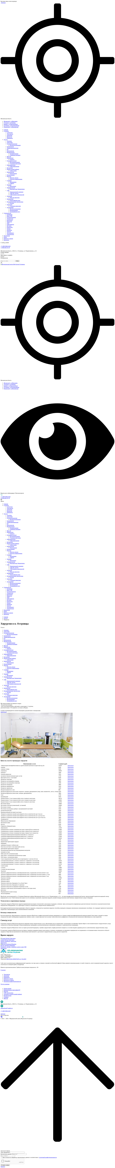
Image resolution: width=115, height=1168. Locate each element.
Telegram (3, 2)
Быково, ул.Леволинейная (11, 124)
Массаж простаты (14, 197)
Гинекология (10, 146)
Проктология (10, 172)
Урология (9, 196)
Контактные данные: (6, 1154)
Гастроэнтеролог (11, 217)
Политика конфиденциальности (12, 981)
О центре (6, 131)
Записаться (3, 712)
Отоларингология (11, 160)
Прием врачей (7, 988)
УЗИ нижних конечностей (17, 194)
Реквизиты (10, 138)
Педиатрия (10, 168)
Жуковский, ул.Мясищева (10, 121)
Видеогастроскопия (15, 145)
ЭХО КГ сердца (14, 193)
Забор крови (13, 170)
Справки (9, 180)
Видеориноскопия (15, 162)
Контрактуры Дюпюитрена (17, 189)
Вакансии (9, 136)
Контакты (6, 240)
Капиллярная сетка (15, 200)
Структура (10, 132)
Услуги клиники (5, 984)
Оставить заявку (5, 1165)
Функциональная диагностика (15, 201)
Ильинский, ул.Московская (11, 127)
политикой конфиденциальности (48, 1157)
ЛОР (8, 223)
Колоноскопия (14, 210)
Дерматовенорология (12, 148)
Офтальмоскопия (14, 166)
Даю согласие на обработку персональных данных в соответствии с (21, 1157)
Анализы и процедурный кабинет (13, 994)
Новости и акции (8, 238)
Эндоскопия (10, 207)
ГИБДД (12, 183)
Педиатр (9, 226)
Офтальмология (11, 165)
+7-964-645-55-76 (5, 247)
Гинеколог (9, 214)
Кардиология (10, 151)
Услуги (6, 139)
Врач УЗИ (9, 216)
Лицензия (9, 135)
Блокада (12, 159)
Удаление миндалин (15, 163)
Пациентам (7, 235)
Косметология (10, 152)
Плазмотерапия (14, 153)
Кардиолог (10, 220)
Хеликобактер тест (15, 211)
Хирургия (9, 204)
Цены (5, 237)
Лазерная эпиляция (15, 155)
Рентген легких (14, 177)
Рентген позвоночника (16, 179)
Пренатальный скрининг (16, 192)
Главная (6, 129)
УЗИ (8, 190)
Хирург (9, 231)
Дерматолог (10, 218)
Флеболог (9, 230)
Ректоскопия (13, 173)
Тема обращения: (5, 1152)
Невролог (9, 221)
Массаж (9, 156)
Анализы (9, 141)
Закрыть (3, 1166)
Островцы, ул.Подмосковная (11, 125)
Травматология (11, 187)
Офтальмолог (10, 224)
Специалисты (7, 213)
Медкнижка (13, 182)
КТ (8, 149)
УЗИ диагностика (8, 992)
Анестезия (9, 142)
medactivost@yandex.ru (7, 1008)
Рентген (9, 176)
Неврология (10, 158)
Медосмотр (13, 186)
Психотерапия (10, 175)
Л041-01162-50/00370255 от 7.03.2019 (16, 959)
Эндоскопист (10, 233)
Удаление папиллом (15, 206)
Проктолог (10, 227)
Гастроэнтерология (12, 143)
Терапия (9, 185)
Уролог (9, 228)
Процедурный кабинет (13, 169)
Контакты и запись (9, 980)
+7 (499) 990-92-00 (5, 246)
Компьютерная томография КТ (12, 990)
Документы (10, 134)
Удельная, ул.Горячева (9, 122)
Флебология (10, 199)
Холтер (12, 203)
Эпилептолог (10, 234)
